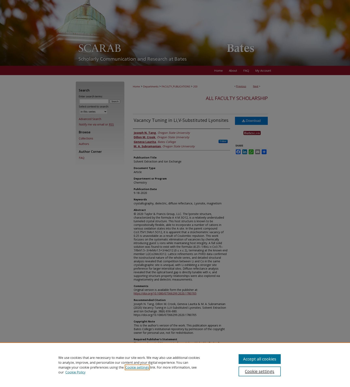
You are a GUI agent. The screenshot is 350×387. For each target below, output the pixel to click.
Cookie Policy (75, 372)
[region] (175, 364)
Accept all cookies (259, 359)
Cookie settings (137, 367)
